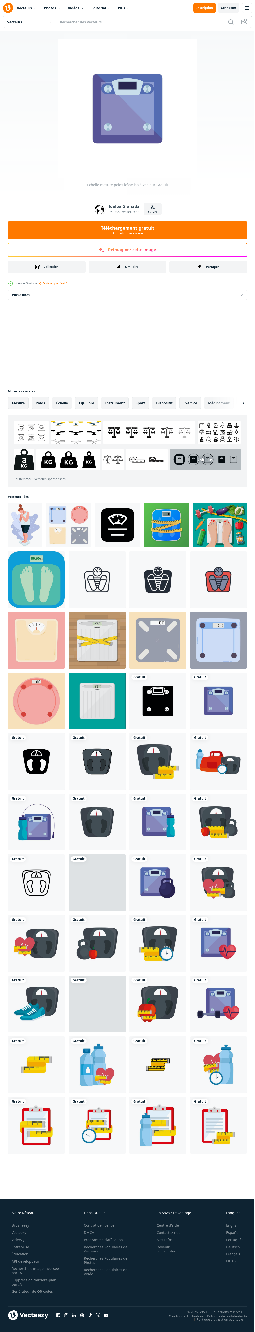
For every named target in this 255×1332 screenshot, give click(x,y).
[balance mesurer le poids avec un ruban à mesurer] (157, 761)
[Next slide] (235, 403)
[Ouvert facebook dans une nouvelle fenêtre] (58, 1315)
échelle (62, 403)
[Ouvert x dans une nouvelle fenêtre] (98, 1315)
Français (230, 1254)
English (229, 1225)
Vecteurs (24, 8)
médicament (219, 403)
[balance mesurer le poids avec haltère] (97, 1004)
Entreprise (20, 1247)
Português (231, 1239)
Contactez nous (166, 1232)
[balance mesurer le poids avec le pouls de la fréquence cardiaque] (218, 943)
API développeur (25, 1261)
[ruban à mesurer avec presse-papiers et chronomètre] (97, 1125)
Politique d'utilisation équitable (216, 1319)
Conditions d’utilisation (182, 1316)
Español (229, 1232)
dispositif (164, 403)
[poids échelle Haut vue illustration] (157, 640)
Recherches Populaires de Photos (104, 1260)
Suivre (150, 212)
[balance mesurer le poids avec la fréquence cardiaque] (36, 943)
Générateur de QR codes (31, 1291)
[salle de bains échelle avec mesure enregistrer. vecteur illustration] (166, 525)
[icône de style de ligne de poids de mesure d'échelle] (36, 882)
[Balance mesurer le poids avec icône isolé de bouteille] (157, 822)
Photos (50, 8)
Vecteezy (18, 1232)
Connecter (224, 8)
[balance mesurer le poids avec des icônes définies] (218, 761)
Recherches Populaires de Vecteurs (104, 1249)
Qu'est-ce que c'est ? (53, 283)
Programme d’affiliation (101, 1239)
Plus (121, 8)
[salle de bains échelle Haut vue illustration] (36, 640)
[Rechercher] (227, 22)
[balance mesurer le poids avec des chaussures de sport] (36, 1004)
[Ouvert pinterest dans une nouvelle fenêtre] (82, 1315)
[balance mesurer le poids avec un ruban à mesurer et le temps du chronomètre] (157, 943)
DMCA (87, 1232)
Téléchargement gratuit (125, 230)
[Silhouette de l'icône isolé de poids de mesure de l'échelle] (157, 701)
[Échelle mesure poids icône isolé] (218, 701)
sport (140, 403)
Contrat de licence (97, 1225)
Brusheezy (20, 1225)
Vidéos (73, 8)
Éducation (19, 1254)
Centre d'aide (164, 1225)
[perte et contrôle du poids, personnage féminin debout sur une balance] (25, 525)
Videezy (17, 1239)
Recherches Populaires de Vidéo (104, 1271)
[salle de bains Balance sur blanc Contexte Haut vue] (68, 525)
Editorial (98, 8)
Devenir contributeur (164, 1249)
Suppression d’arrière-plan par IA (33, 1282)
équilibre (86, 403)
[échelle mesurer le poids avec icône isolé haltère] (157, 882)
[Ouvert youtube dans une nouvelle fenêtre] (106, 1315)
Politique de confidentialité (223, 1316)
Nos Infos (161, 1239)
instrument (115, 403)
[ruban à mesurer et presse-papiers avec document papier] (36, 1125)
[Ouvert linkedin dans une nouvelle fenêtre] (74, 1315)
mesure (18, 403)
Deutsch (230, 1247)
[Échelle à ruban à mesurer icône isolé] (36, 1064)
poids (40, 403)
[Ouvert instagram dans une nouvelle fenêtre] (66, 1315)
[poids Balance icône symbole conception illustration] (117, 525)
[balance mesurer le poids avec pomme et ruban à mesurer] (157, 1004)
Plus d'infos (21, 295)
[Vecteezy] (8, 8)
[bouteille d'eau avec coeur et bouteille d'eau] (97, 1064)
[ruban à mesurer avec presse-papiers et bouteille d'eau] (157, 1125)
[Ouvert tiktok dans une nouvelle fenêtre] (90, 1315)
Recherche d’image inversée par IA (27, 1270)
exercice (190, 403)
